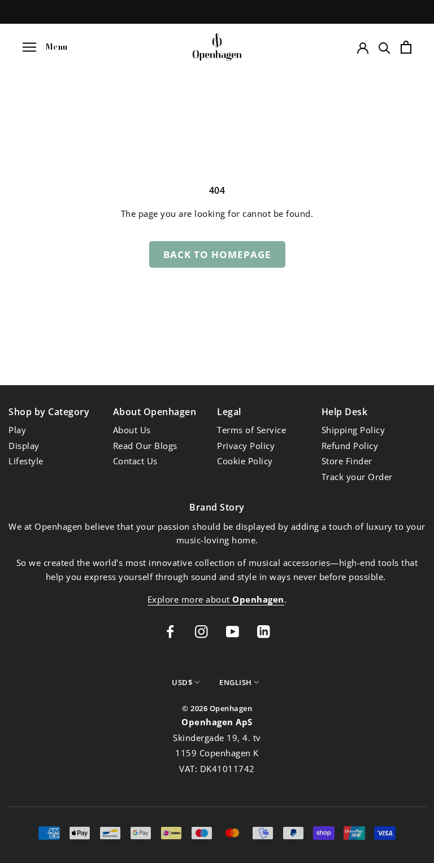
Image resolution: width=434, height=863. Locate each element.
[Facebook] (170, 631)
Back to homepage (217, 254)
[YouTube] (232, 631)
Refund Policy (350, 445)
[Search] (384, 47)
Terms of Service (251, 429)
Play (17, 429)
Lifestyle (26, 461)
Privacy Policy (246, 445)
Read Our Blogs (145, 445)
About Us (132, 429)
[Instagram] (201, 631)
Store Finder (347, 461)
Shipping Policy (353, 429)
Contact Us (135, 461)
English (235, 682)
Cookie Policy (245, 461)
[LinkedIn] (263, 631)
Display (24, 445)
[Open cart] (406, 47)
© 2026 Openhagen (217, 708)
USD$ (182, 682)
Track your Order (357, 476)
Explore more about (215, 599)
